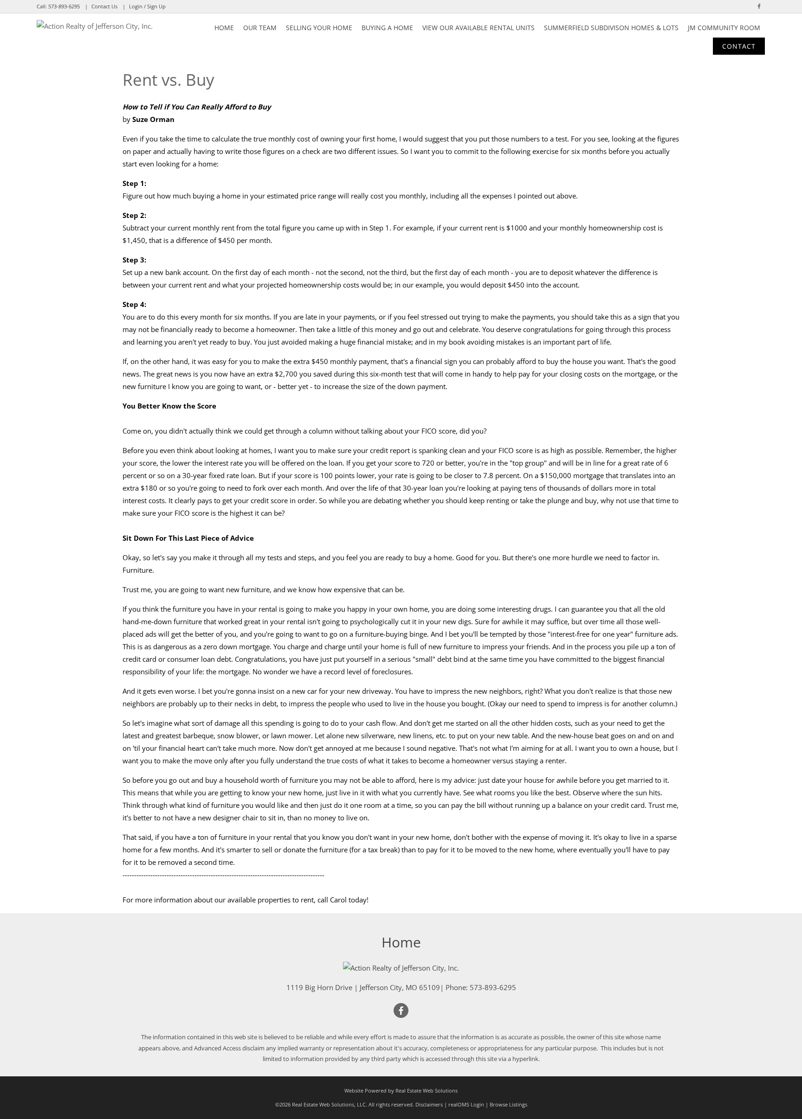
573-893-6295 (64, 6)
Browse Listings (508, 1104)
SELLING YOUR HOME (319, 27)
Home (224, 27)
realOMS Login (466, 1104)
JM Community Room (724, 27)
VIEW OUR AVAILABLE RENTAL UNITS (478, 27)
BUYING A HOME (387, 27)
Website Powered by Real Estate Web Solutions (401, 1090)
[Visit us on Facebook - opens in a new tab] (759, 6)
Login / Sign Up (147, 6)
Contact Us (104, 6)
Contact (739, 46)
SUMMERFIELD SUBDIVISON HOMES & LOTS (611, 27)
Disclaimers (429, 1104)
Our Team (260, 27)
